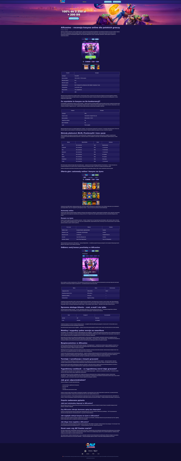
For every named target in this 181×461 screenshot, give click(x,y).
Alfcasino (84, 1)
